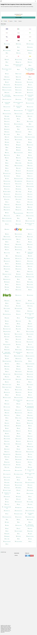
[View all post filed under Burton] (7, 168)
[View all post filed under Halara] (18, 271)
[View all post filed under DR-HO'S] (18, 216)
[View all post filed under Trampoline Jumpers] (18, 513)
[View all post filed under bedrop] (30, 147)
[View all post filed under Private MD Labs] (30, 418)
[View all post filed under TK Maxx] (7, 502)
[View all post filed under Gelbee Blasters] (30, 264)
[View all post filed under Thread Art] (30, 485)
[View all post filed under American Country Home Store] (30, 99)
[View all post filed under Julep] (30, 308)
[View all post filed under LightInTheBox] (7, 334)
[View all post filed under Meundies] (7, 364)
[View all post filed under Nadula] (18, 377)
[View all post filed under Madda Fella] (7, 350)
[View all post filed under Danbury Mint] (18, 205)
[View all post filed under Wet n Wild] (7, 539)
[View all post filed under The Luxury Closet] (18, 470)
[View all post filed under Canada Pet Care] (7, 173)
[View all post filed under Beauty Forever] (30, 145)
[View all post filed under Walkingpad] (7, 536)
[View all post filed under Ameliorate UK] (30, 92)
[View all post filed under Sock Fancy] (30, 449)
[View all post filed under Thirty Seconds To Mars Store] (30, 474)
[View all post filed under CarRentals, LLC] (30, 173)
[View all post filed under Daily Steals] (7, 205)
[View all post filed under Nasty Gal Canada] (7, 379)
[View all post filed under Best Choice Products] (18, 153)
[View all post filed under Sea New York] (30, 441)
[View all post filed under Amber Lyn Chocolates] (7, 90)
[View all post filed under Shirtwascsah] (18, 444)
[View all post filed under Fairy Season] (30, 244)
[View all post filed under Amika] (18, 119)
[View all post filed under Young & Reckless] (18, 541)
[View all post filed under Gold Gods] (30, 266)
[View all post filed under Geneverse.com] (7, 266)
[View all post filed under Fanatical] (30, 247)
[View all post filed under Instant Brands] (30, 295)
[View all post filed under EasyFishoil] (7, 229)
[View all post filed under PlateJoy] (18, 407)
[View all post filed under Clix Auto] (30, 189)
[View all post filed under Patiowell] (30, 392)
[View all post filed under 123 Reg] (18, 29)
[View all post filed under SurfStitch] (30, 462)
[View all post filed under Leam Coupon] (30, 329)
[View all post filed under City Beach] (18, 186)
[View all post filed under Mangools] (7, 356)
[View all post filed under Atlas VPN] (7, 137)
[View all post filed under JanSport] (7, 306)
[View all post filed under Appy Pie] (18, 127)
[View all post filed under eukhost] (30, 242)
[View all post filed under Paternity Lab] (18, 392)
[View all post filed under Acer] (7, 62)
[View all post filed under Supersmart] (18, 462)
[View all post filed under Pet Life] (30, 395)
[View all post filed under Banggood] (18, 145)
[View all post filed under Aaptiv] (30, 53)
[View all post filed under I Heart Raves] (18, 290)
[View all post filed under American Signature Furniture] (30, 110)
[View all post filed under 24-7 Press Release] (30, 40)
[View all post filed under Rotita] (18, 433)
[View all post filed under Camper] (7, 171)
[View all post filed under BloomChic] (18, 158)
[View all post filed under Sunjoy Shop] (7, 462)
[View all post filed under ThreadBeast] (18, 488)
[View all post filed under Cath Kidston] (7, 176)
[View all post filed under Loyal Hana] (18, 344)
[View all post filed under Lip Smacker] (7, 337)
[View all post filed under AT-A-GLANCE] (7, 134)
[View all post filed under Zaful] (7, 544)
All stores (16, 555)
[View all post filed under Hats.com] (7, 277)
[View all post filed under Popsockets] (30, 415)
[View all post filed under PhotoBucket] (30, 397)
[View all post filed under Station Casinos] (18, 457)
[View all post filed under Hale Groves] (30, 271)
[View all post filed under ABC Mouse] (30, 56)
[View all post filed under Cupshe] (18, 202)
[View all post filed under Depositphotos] (7, 210)
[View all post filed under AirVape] (7, 73)
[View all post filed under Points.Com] (7, 415)
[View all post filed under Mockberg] (7, 369)
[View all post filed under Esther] (7, 242)
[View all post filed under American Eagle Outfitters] (7, 103)
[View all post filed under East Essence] (18, 224)
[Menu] (1, 1)
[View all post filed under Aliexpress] (30, 73)
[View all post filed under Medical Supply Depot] (7, 361)
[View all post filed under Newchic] (7, 382)
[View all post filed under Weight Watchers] (30, 536)
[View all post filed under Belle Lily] (30, 150)
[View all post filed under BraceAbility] (30, 163)
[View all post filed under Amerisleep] (18, 116)
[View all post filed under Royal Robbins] (7, 436)
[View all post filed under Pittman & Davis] (7, 407)
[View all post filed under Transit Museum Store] (7, 517)
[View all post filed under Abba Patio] (7, 56)
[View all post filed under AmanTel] (30, 79)
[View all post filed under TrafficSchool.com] (18, 511)
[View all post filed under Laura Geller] (18, 329)
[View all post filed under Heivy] (18, 279)
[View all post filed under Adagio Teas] (18, 62)
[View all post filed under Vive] (18, 534)
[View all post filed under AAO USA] (18, 53)
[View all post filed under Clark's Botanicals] (30, 186)
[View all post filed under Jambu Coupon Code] (30, 303)
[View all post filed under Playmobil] (7, 413)
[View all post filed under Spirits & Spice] (18, 452)
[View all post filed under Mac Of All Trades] (30, 347)
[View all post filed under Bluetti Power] (30, 158)
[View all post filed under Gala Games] (30, 261)
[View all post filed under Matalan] (7, 359)
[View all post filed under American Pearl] (30, 106)
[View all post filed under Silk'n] (18, 446)
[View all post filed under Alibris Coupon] (18, 73)
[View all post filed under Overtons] (7, 390)
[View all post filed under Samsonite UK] (18, 439)
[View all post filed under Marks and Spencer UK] (18, 356)
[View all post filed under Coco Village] (18, 192)
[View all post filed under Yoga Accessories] (7, 541)
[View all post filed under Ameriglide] (7, 116)
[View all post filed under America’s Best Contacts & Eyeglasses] (7, 95)
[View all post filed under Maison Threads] (30, 352)
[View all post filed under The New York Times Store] (30, 470)
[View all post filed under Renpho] (7, 428)
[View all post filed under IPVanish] (30, 301)
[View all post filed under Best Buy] (7, 153)
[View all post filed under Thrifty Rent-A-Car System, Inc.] (7, 493)
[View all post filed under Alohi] (30, 77)
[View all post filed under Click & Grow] (7, 189)
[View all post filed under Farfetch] (7, 250)
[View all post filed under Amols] (18, 121)
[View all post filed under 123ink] (7, 33)
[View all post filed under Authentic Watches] (18, 137)
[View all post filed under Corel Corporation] (18, 197)
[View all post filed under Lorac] (7, 342)
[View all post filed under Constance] (30, 194)
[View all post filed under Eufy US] (18, 242)
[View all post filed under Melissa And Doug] (18, 361)
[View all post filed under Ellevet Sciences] (7, 237)
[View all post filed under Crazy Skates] (18, 199)
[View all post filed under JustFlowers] (30, 311)
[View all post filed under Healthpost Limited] (30, 277)
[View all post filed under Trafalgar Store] (18, 507)
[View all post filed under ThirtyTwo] (18, 477)
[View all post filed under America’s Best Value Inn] (18, 95)
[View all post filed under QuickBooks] (30, 420)
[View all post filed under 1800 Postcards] (18, 36)
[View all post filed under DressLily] (30, 218)
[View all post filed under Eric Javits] (30, 239)
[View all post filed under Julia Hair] (7, 311)
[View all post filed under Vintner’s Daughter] (18, 531)
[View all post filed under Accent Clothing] (18, 59)
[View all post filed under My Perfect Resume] (18, 374)
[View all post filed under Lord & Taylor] (18, 342)
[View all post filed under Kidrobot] (7, 321)
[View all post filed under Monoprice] (30, 369)
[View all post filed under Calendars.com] (30, 168)
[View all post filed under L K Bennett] (30, 326)
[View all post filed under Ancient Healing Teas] (18, 124)
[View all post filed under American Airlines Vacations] (30, 95)
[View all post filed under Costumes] (30, 197)
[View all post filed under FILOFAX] (18, 252)
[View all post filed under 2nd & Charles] (7, 44)
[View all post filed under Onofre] (30, 387)
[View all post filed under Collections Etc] (7, 194)
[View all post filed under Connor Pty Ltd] (18, 194)
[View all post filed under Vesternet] (30, 528)
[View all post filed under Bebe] (7, 147)
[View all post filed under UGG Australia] (30, 520)
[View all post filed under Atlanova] (30, 134)
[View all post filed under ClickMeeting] (18, 189)
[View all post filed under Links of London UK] (18, 334)
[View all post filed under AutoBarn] (7, 140)
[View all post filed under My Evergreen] (30, 371)
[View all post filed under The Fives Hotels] (7, 470)
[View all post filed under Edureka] (7, 234)
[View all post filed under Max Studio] (30, 359)
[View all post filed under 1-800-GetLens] (7, 29)
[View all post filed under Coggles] (30, 192)
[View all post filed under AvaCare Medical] (18, 140)
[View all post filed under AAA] (7, 53)
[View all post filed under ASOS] (30, 132)
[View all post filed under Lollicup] (7, 339)
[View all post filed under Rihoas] (30, 428)
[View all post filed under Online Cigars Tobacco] (7, 387)
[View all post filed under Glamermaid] (18, 266)
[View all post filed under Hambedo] (18, 274)
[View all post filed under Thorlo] (18, 480)
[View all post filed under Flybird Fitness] (7, 258)
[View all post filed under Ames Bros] (30, 116)
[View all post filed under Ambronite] (7, 92)
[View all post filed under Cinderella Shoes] (7, 186)
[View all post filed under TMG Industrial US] (18, 502)
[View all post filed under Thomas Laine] (30, 477)
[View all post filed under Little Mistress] (18, 337)
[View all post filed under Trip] (7, 520)
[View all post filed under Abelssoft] (7, 59)
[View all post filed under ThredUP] (18, 490)
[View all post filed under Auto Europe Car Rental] (30, 137)
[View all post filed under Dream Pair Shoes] (30, 216)
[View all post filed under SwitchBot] (18, 465)
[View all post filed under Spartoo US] (7, 452)
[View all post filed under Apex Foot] (7, 127)
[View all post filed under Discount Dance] (30, 212)
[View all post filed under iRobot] (7, 303)
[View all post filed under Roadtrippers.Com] (7, 431)
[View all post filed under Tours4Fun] (30, 504)
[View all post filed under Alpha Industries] (7, 79)
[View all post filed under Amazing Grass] (30, 82)
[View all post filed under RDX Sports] (7, 426)
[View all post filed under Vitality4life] (7, 534)
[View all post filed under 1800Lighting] (30, 36)
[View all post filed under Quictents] (7, 423)
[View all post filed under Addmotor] (30, 62)
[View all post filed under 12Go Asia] (30, 33)
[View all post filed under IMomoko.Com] (18, 295)
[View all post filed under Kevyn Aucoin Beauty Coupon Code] (30, 318)
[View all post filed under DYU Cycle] (18, 221)
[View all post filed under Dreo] (18, 218)
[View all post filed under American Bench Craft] (7, 99)
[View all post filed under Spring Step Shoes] (30, 452)
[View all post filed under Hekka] (30, 279)
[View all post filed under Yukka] (30, 541)
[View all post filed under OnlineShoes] (18, 387)
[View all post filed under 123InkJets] (18, 33)
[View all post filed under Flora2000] (30, 256)
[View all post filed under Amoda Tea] (7, 121)
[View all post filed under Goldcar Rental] (7, 269)
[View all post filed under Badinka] (30, 142)
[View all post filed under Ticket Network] (7, 497)
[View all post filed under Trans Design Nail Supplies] (30, 513)
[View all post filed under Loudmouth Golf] (30, 342)
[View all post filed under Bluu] (7, 160)
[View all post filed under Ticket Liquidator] (30, 493)
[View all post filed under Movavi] (7, 371)
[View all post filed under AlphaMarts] (18, 79)
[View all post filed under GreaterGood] (18, 269)
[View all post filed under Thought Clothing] (18, 482)
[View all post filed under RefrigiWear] (18, 426)
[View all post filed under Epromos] (18, 239)
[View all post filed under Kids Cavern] (18, 321)
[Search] (35, 1)
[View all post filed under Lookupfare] (30, 339)
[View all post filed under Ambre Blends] (30, 90)
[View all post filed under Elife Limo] (30, 234)
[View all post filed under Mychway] (7, 377)
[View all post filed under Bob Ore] (18, 160)
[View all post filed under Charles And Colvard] (18, 179)
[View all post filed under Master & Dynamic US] (30, 356)
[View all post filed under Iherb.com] (7, 295)
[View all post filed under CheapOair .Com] (30, 181)
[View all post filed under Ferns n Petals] (7, 252)
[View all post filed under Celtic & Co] (30, 176)
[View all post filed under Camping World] (30, 171)
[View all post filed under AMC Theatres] (18, 92)
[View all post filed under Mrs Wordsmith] (18, 371)
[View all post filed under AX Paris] (18, 142)
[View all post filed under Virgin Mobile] (30, 531)
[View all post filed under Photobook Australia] (18, 397)
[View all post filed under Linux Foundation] (30, 334)
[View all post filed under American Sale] (7, 110)
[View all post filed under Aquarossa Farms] (30, 127)
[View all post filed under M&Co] (18, 347)
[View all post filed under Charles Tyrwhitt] (30, 179)
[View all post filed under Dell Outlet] (30, 207)
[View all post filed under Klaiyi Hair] (30, 324)
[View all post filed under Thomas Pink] (7, 480)
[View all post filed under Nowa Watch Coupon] (7, 384)
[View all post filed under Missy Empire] (7, 366)
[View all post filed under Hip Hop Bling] (30, 282)
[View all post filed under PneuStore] (30, 413)
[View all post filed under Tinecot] (7, 499)
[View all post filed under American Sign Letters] (18, 110)
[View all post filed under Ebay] (18, 229)
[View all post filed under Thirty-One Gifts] (7, 477)
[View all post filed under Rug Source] (30, 436)
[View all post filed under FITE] (7, 256)
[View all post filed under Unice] (30, 522)
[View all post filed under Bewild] (18, 155)
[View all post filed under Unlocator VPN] (18, 525)
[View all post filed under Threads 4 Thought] (7, 490)
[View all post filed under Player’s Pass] (30, 410)
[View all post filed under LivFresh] (30, 337)
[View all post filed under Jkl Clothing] (30, 306)
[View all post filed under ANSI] (30, 124)
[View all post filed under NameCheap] (30, 377)
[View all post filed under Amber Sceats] (18, 90)
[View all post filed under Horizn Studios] (30, 284)
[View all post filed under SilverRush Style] (30, 446)
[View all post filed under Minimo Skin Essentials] (30, 364)
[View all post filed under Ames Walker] (7, 119)
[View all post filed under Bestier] (30, 153)
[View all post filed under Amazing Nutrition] (18, 85)
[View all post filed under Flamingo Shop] (18, 256)
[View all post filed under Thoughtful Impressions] (30, 482)
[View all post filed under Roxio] (30, 433)
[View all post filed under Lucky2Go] (7, 347)
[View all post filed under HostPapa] (18, 287)
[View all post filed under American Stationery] (7, 114)
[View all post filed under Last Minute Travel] (7, 329)
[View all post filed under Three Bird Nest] (30, 490)
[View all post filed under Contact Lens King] (7, 197)
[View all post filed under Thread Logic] (7, 488)
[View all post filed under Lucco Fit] (30, 344)
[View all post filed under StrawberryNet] (18, 459)
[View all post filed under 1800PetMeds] (7, 40)
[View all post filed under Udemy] (18, 520)
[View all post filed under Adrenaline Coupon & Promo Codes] (18, 65)
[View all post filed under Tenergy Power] (18, 467)
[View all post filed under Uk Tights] (7, 522)
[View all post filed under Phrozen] (7, 400)
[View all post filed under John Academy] (7, 308)
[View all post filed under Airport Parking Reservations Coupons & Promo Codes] (30, 69)
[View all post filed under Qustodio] (18, 423)
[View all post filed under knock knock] (7, 326)
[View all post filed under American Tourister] (18, 114)
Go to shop (19, 17)
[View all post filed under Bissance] (7, 158)
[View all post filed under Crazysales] (30, 199)
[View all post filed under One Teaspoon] (30, 384)
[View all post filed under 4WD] (18, 47)
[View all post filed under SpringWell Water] (7, 454)
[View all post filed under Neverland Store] (30, 379)
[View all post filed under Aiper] (18, 69)
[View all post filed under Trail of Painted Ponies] (30, 511)
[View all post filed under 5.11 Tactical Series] (7, 50)
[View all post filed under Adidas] (7, 65)
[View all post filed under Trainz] (7, 513)
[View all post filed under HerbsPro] (18, 282)
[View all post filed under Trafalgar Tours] (30, 507)
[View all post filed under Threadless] (30, 488)
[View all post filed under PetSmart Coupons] (7, 397)
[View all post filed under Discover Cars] (7, 216)
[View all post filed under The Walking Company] (18, 474)
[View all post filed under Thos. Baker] (7, 482)
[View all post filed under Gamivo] (7, 264)
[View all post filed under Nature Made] (18, 379)
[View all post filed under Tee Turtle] (7, 467)
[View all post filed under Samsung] (30, 439)
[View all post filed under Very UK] (18, 528)
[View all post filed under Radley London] (30, 423)
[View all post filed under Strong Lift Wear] (30, 459)
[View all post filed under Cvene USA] (30, 202)
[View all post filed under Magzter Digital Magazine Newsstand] (7, 352)
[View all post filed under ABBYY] (18, 56)
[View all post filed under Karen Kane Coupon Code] (30, 314)
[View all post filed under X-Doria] (30, 539)
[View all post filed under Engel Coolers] (30, 237)
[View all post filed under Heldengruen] (7, 282)
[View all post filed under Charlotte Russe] (7, 181)
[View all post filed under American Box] (18, 99)
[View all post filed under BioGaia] (30, 155)
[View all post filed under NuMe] (18, 384)
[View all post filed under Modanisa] (18, 369)
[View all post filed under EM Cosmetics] (18, 237)
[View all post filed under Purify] (18, 420)
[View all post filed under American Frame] (7, 106)
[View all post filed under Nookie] (18, 382)
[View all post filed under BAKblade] (7, 145)
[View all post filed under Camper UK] (18, 171)
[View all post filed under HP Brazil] (7, 290)
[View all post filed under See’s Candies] (7, 444)
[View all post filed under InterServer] (7, 301)
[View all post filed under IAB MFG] (30, 290)
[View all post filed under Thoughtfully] (7, 485)
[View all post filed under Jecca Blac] (18, 306)
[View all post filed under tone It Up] (7, 504)
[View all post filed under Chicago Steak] (7, 184)
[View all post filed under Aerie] (30, 65)
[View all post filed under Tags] (30, 465)
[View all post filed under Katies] (18, 318)
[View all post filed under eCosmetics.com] (30, 229)
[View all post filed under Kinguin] (7, 324)
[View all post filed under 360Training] (18, 44)
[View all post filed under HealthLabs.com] (18, 277)
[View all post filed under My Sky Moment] (30, 374)
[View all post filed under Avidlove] (30, 140)
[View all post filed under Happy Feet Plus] (30, 274)
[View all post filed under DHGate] (7, 212)
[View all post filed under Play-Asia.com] (18, 410)
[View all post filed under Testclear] (30, 467)
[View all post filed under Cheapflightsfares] (18, 181)
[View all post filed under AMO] (30, 119)
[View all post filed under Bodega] (30, 160)
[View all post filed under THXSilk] (18, 493)
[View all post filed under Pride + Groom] (18, 418)
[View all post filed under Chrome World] (30, 184)
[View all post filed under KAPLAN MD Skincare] (7, 314)
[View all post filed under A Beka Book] (30, 50)
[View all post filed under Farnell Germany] (18, 250)
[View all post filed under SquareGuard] (18, 454)
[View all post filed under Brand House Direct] (18, 166)
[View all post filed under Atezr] (18, 134)
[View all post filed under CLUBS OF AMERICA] (7, 192)
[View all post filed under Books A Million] (18, 163)
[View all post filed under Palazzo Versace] (18, 390)
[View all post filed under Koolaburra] (18, 326)
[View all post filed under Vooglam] (30, 534)
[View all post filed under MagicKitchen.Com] (30, 350)
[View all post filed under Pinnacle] (18, 404)
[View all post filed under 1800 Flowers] (7, 36)
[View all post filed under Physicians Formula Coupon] (18, 400)
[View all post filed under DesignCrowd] (18, 210)
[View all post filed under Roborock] (18, 431)
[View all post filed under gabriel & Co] (18, 261)
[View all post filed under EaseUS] (7, 224)
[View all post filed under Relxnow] (30, 426)
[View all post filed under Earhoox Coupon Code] (30, 221)
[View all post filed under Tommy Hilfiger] (30, 502)
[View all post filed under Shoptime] (30, 444)
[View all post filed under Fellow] (30, 250)
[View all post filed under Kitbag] (18, 324)
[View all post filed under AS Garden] (30, 129)
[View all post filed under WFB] (18, 539)
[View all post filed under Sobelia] (18, 449)
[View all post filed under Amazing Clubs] (18, 82)
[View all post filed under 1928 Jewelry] (18, 40)
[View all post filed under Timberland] (18, 497)
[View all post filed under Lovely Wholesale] (7, 344)
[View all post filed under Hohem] (7, 284)
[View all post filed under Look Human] (18, 339)
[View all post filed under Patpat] (7, 395)
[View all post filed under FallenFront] (7, 247)
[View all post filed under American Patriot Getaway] (18, 106)
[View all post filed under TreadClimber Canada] (30, 517)
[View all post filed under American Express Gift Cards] (18, 103)
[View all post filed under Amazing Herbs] (7, 85)
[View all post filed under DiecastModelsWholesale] (18, 212)
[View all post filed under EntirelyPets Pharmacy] (7, 239)
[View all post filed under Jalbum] (18, 303)
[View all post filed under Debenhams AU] (7, 207)
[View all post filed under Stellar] (7, 459)
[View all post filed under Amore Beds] (7, 124)
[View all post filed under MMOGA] (18, 366)
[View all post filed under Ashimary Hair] (18, 132)
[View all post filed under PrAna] (7, 418)
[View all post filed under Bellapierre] (18, 150)
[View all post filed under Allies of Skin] (18, 77)
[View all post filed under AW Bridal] (7, 142)
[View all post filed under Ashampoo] (7, 132)
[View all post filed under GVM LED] (30, 269)
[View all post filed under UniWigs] (7, 525)
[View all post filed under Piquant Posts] (30, 404)
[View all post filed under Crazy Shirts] (7, 199)
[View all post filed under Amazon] (30, 85)
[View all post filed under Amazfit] (7, 82)
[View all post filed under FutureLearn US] (7, 261)
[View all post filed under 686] (18, 50)
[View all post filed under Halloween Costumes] (7, 274)
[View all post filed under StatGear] (30, 454)
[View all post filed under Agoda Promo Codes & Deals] (7, 69)
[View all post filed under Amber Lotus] (30, 87)
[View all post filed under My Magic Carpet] (7, 374)
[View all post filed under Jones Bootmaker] (18, 308)
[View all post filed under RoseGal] (30, 431)
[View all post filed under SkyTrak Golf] (7, 449)
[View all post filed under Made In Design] (18, 350)
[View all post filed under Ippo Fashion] (18, 301)
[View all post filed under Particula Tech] (7, 392)
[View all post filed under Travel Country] (18, 517)
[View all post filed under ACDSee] (30, 59)
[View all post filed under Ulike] (18, 522)
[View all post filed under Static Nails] (7, 457)
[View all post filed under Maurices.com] (18, 359)
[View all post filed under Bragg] (7, 166)
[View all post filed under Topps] (18, 504)
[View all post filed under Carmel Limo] (18, 173)
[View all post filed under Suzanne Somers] (7, 465)
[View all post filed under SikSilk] (7, 446)
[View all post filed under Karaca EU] (18, 314)
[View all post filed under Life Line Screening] (30, 331)
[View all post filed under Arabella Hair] (7, 129)
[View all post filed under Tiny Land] (18, 499)
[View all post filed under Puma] (7, 420)
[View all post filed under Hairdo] (7, 271)
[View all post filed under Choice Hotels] (18, 184)
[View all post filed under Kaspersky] (7, 318)
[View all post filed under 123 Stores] (30, 29)
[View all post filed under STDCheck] (30, 457)
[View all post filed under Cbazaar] (18, 176)
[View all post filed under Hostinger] (7, 287)
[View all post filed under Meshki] (30, 361)
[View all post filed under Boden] (7, 163)
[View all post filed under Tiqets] (30, 499)
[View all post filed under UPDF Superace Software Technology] (30, 525)
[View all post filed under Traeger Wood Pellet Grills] (7, 507)
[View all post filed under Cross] (7, 202)
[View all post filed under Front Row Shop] (30, 258)
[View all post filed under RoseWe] (7, 433)
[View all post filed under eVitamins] (7, 244)
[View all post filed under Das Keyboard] (30, 205)
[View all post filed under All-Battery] (7, 77)
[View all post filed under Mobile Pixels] (30, 366)
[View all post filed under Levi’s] (18, 331)
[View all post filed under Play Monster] (7, 410)
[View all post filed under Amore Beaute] (30, 121)
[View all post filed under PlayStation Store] (18, 413)
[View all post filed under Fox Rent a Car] (18, 258)
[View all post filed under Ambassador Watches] (7, 87)
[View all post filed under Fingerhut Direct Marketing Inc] (30, 252)
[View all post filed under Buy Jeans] (18, 168)
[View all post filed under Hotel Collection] (30, 287)
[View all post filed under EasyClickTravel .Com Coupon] (30, 224)
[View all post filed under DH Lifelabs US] (30, 210)
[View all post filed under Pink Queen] (7, 404)
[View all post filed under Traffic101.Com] (7, 511)
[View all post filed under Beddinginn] (18, 147)
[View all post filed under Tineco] (30, 497)
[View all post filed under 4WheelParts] (30, 47)
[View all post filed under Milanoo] (18, 364)
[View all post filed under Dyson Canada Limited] (7, 221)
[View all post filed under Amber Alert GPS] (18, 87)
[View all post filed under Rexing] (18, 428)
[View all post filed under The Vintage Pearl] (7, 474)
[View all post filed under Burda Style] (30, 166)
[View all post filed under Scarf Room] (7, 441)
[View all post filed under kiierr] (30, 321)
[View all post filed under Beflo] (7, 150)
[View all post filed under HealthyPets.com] (7, 279)
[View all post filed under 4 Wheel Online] (7, 47)
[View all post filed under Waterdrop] (18, 536)
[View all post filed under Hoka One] (18, 284)
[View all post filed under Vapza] (7, 528)
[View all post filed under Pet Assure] (18, 395)
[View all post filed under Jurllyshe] (18, 311)
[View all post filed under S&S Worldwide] (7, 439)
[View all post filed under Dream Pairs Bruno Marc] (7, 218)
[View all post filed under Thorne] (30, 480)
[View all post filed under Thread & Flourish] (18, 485)
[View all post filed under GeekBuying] (18, 264)
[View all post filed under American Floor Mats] (30, 103)
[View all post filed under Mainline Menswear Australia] (18, 352)
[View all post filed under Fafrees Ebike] (18, 244)
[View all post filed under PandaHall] (30, 390)
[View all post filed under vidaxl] (7, 531)
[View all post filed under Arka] (18, 129)
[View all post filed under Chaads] (7, 179)
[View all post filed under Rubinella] (18, 436)
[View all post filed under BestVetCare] (7, 155)
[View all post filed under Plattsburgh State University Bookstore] (30, 407)
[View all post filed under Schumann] (18, 441)
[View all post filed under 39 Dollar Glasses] (30, 44)
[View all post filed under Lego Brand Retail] (7, 331)
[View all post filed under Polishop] (18, 415)
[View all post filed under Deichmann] (18, 207)
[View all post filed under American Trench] (30, 114)
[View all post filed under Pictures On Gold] (30, 400)
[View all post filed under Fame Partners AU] (18, 247)
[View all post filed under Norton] (30, 382)
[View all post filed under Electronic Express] (18, 234)
